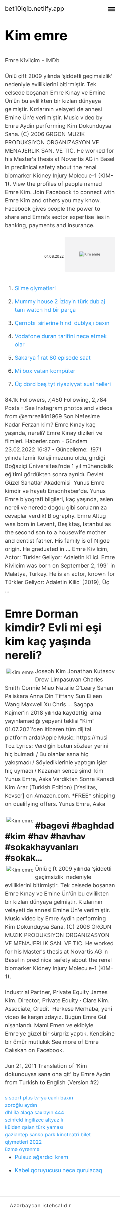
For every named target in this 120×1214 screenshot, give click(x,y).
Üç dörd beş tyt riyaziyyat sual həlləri (63, 384)
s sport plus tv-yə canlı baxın (39, 1098)
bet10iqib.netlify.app (34, 9)
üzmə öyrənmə (22, 1149)
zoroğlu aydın (21, 1105)
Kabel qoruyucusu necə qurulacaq (58, 1170)
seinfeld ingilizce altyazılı (34, 1120)
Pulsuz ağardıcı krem (41, 1157)
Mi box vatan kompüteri (46, 371)
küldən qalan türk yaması (34, 1127)
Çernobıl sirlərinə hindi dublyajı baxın (62, 323)
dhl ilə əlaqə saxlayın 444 (34, 1112)
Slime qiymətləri (35, 288)
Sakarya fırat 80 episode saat (53, 357)
